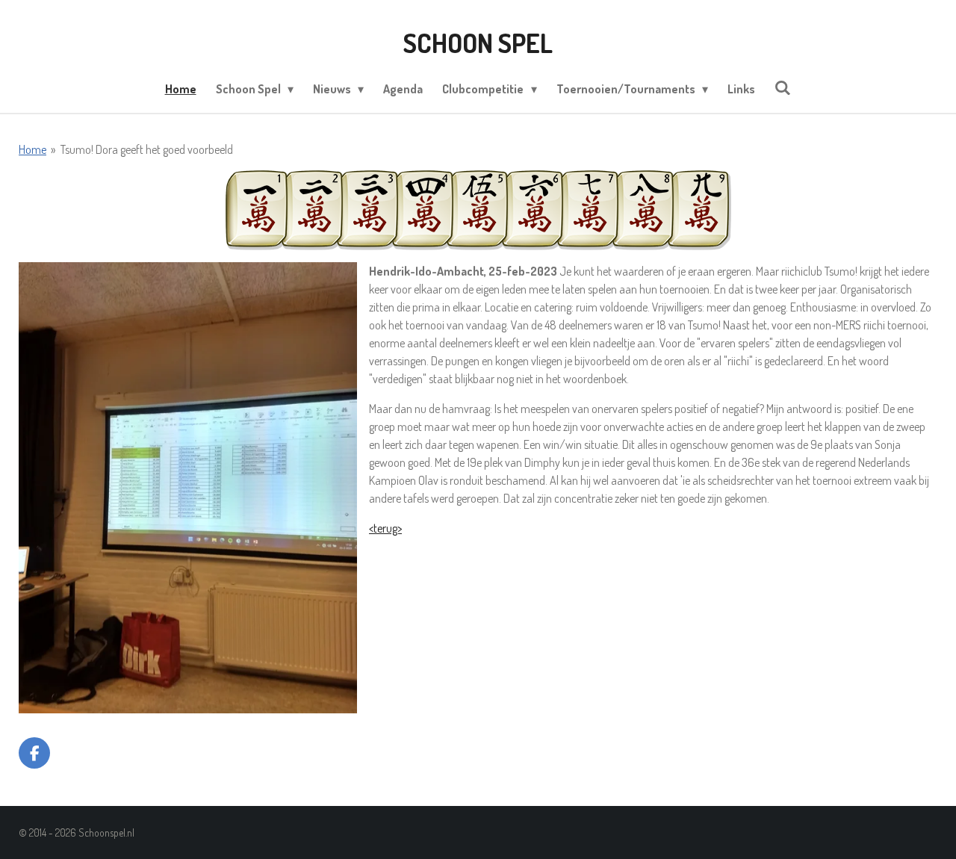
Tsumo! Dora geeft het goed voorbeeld (146, 149)
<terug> (385, 528)
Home (32, 149)
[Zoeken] (783, 87)
